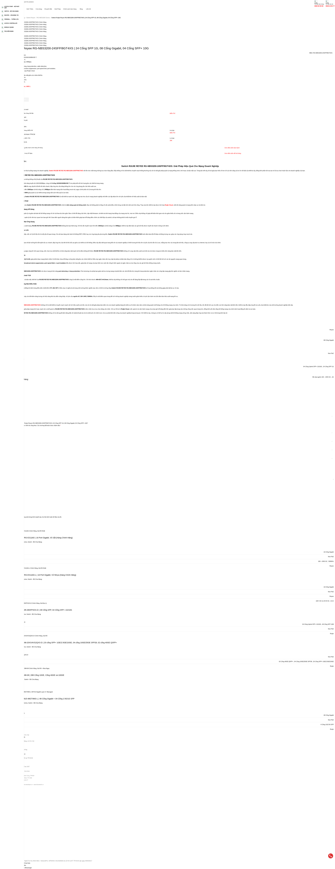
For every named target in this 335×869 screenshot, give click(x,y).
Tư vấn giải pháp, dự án (13, 846)
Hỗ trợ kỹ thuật (11, 852)
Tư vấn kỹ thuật (11, 849)
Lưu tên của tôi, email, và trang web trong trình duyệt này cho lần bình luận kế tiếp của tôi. (34, 517)
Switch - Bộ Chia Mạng (13, 797)
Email (9, 506)
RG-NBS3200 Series (43, 17)
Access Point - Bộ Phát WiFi (14, 794)
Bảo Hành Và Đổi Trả (12, 832)
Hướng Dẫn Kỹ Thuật (12, 826)
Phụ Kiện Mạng (11, 811)
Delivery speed (11, 453)
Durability (9, 444)
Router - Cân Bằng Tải (13, 799)
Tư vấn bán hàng (11, 843)
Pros (8, 482)
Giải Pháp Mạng (11, 820)
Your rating (10, 429)
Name (9, 498)
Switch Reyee (31, 17)
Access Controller (11, 806)
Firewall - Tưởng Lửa (12, 802)
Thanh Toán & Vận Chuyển (14, 829)
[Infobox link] (170, 3)
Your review (11, 461)
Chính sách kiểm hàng (13, 838)
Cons (8, 490)
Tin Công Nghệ (11, 823)
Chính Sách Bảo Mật (12, 835)
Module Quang (11, 808)
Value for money (12, 436)
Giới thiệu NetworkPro (13, 817)
